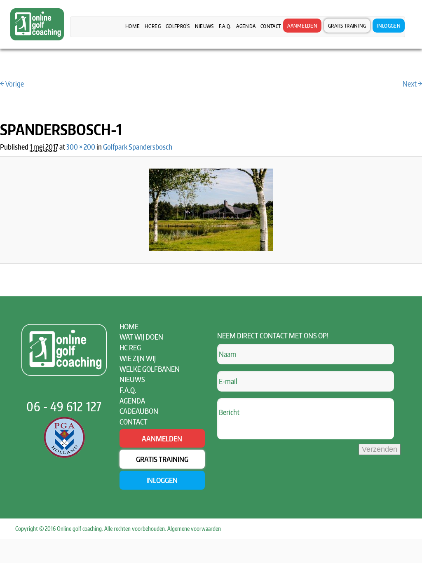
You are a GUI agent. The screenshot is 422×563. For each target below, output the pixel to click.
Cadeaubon (139, 410)
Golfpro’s (178, 26)
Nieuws (204, 26)
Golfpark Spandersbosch (137, 146)
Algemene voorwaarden (194, 528)
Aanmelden (302, 25)
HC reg (153, 26)
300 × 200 (80, 146)
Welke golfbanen (150, 368)
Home (132, 26)
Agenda (246, 26)
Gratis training (347, 25)
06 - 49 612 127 (64, 406)
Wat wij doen (141, 336)
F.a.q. (225, 26)
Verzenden (379, 449)
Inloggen (388, 25)
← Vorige (12, 83)
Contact (270, 26)
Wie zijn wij (138, 358)
